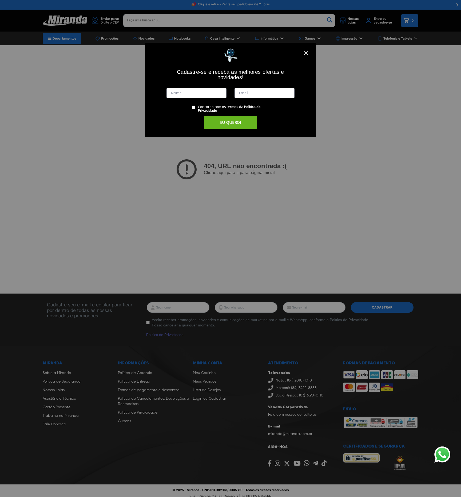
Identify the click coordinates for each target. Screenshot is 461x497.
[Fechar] (306, 53)
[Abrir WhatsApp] (442, 454)
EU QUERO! (230, 122)
